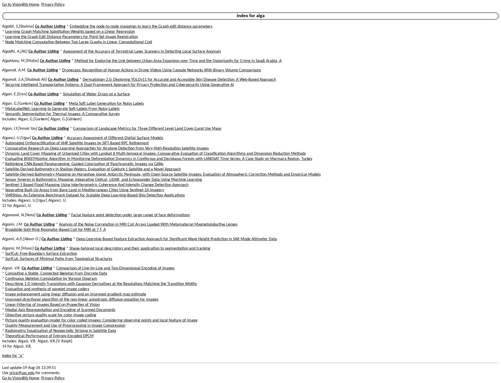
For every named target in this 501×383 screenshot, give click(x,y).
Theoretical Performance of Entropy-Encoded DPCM (49, 336)
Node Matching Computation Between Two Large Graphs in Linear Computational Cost (78, 42)
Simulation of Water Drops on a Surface (96, 94)
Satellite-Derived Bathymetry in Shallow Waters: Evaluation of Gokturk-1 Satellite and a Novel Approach (93, 169)
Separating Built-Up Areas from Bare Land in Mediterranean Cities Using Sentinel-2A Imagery (84, 190)
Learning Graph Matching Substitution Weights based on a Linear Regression (70, 32)
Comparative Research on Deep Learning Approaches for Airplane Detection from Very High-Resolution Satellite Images (107, 148)
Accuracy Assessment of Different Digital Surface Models (115, 138)
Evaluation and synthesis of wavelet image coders (47, 289)
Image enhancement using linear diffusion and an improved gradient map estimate (75, 294)
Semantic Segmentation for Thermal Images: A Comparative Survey (62, 114)
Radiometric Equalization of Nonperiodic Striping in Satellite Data (60, 331)
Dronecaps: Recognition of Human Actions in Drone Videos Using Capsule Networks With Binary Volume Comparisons (161, 70)
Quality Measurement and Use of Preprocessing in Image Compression (65, 326)
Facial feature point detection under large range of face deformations (130, 215)
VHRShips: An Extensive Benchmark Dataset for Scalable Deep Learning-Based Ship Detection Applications (95, 195)
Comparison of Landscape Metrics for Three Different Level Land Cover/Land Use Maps (147, 129)
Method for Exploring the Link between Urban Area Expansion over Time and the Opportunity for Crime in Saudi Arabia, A (178, 61)
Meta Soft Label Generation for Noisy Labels (106, 104)
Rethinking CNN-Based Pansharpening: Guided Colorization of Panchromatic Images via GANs (84, 164)
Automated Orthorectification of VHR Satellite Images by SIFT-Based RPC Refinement (77, 143)
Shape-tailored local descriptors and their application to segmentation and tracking (139, 248)
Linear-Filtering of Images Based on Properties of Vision (52, 305)
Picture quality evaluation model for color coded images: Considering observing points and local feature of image (101, 320)
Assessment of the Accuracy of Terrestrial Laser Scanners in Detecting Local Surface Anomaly (142, 52)
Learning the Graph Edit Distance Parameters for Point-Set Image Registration (71, 37)
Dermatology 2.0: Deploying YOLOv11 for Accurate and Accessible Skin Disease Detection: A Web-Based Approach (179, 80)
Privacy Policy (52, 5)
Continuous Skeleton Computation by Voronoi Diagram (51, 279)
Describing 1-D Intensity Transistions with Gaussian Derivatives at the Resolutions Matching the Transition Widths (101, 284)
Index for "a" (12, 356)
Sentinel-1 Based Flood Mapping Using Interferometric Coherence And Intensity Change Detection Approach (96, 185)
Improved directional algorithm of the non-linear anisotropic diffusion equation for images (81, 300)
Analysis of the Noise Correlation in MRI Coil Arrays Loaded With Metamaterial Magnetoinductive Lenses (148, 225)
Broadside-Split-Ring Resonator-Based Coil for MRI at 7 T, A (55, 230)
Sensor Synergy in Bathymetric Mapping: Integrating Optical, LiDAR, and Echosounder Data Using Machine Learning (103, 180)
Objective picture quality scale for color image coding (50, 315)
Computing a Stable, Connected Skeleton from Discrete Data (56, 273)
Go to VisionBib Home (20, 5)
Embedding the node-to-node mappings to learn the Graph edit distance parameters (141, 26)
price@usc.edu (21, 373)
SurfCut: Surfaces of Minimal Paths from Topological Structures (58, 259)
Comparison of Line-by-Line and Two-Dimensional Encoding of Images (115, 268)
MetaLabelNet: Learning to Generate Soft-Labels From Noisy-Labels (62, 109)
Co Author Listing (50, 26)
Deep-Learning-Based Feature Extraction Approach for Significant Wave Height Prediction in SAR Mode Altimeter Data (176, 239)
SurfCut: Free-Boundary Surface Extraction (41, 254)
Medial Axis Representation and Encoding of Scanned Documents (60, 310)
